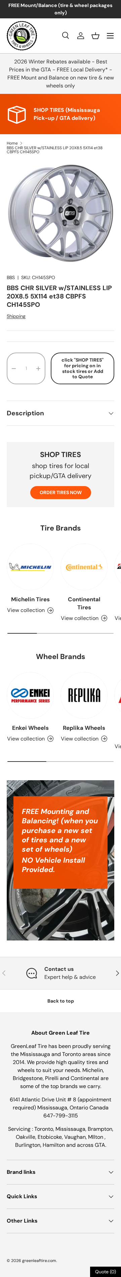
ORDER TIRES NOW (61, 492)
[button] (95, 35)
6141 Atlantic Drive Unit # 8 (44, 1099)
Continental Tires (84, 603)
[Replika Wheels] (84, 695)
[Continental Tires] (84, 567)
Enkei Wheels (30, 727)
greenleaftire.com (39, 1260)
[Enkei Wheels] (30, 695)
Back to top (60, 1001)
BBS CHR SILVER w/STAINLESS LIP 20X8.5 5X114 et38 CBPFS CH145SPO (55, 150)
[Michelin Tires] (30, 567)
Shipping (16, 316)
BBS (11, 277)
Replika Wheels (84, 727)
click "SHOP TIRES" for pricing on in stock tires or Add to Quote (83, 368)
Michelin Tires (30, 599)
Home (12, 143)
